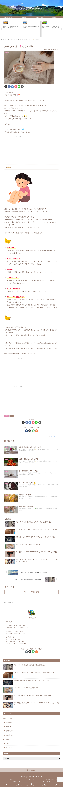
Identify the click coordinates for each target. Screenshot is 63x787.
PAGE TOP (32, 770)
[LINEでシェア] (19, 86)
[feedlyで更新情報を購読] (33, 430)
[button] (22, 86)
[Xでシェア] (5, 86)
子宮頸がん (9, 747)
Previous (1, 29)
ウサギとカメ (31, 618)
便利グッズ (9, 731)
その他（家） (10, 735)
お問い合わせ (16, 781)
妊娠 (7, 415)
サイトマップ (46, 781)
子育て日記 (7, 739)
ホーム (11, 779)
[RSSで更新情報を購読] (36, 430)
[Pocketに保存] (15, 86)
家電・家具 (9, 726)
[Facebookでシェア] (9, 86)
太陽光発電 (9, 722)
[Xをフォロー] (29, 430)
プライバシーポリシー (51, 779)
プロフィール (31, 779)
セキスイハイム (9, 718)
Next (62, 29)
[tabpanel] (12, 29)
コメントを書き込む (31, 592)
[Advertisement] (18, 149)
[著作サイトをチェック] (26, 430)
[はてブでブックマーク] (12, 86)
